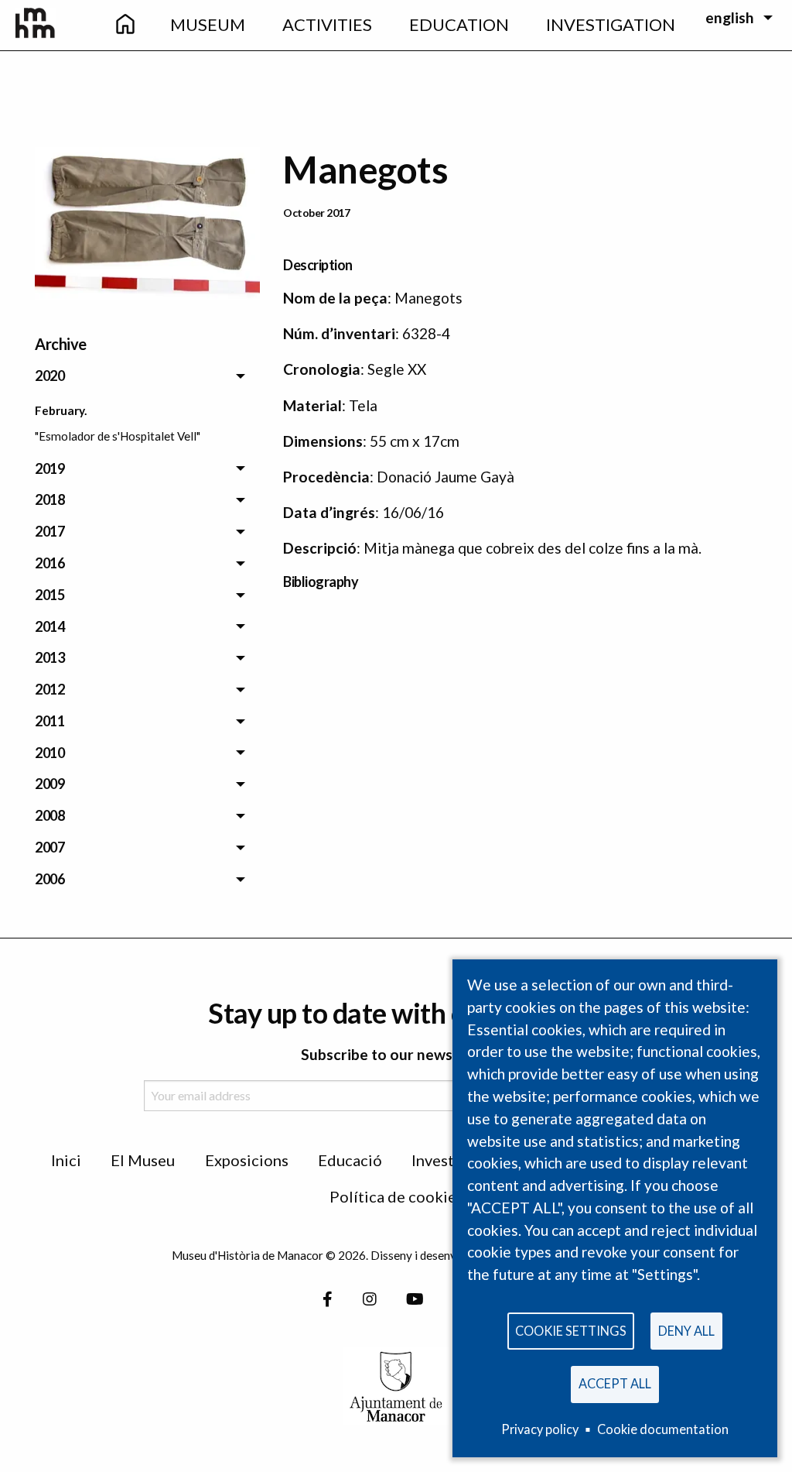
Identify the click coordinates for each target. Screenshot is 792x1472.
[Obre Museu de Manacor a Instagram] (369, 1299)
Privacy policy (540, 1429)
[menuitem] (124, 25)
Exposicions (246, 1160)
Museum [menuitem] (207, 24)
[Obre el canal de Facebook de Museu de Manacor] (327, 1299)
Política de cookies (396, 1196)
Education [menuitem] (459, 24)
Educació (350, 1160)
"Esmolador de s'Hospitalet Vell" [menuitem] (117, 436)
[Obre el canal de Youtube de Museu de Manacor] (415, 1299)
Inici (66, 1160)
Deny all (686, 1330)
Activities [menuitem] (327, 24)
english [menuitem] (729, 17)
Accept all (615, 1383)
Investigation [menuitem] (610, 24)
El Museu (143, 1160)
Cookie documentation (663, 1429)
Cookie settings (570, 1330)
